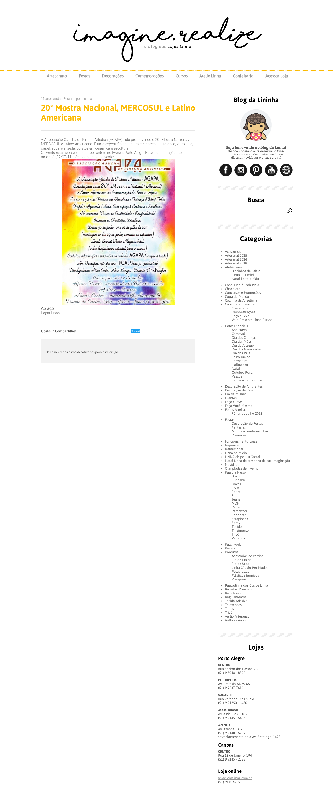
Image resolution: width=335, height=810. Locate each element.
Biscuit (237, 476)
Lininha (87, 99)
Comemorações (149, 75)
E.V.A (235, 488)
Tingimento (240, 530)
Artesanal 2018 (236, 263)
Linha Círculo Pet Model (250, 567)
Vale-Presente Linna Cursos (252, 320)
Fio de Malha (241, 560)
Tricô (235, 534)
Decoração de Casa (239, 390)
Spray (236, 523)
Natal (236, 368)
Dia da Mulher (235, 394)
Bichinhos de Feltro (246, 271)
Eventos (231, 398)
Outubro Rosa (242, 372)
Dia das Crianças (244, 337)
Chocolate (232, 289)
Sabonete (239, 515)
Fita (234, 495)
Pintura (230, 548)
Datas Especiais (236, 326)
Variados (238, 538)
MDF (235, 503)
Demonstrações (243, 312)
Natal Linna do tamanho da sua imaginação (257, 461)
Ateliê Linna (210, 75)
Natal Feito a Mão (245, 279)
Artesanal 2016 (236, 259)
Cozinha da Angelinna (241, 300)
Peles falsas (240, 571)
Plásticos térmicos (245, 575)
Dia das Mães (242, 341)
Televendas (233, 605)
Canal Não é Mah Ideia (242, 285)
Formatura (239, 361)
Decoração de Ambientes (244, 386)
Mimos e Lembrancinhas (250, 431)
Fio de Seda (240, 564)
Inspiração (232, 445)
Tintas (229, 609)
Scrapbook (240, 519)
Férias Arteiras (235, 409)
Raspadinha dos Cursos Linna (246, 585)
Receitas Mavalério (239, 589)
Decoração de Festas (247, 423)
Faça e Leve (240, 316)
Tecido (237, 526)
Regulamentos (235, 597)
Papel (236, 507)
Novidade (232, 464)
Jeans (236, 499)
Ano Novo (239, 330)
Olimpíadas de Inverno (242, 468)
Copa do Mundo (237, 296)
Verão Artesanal (237, 616)
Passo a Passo (235, 472)
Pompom (239, 579)
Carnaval (238, 334)
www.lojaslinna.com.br (235, 778)
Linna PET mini (243, 275)
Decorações (113, 75)
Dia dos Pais (241, 353)
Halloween (240, 365)
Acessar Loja (276, 75)
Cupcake (238, 480)
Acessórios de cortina (247, 556)
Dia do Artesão (243, 345)
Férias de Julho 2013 (247, 413)
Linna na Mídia (236, 453)
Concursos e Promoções (243, 293)
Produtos (231, 552)
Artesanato (57, 75)
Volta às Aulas (235, 620)
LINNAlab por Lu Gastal (242, 457)
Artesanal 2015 (236, 255)
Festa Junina (241, 357)
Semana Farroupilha (247, 380)
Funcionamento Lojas (241, 441)
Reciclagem (233, 593)
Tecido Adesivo (236, 601)
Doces (236, 484)
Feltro (236, 492)
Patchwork (240, 511)
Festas (84, 75)
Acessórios (233, 252)
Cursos (182, 75)
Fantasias (239, 427)
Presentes (239, 435)
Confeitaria (243, 75)
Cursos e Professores (240, 304)
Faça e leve (233, 402)
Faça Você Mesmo (239, 406)
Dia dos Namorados (246, 349)
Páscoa (237, 376)
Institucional (234, 449)
